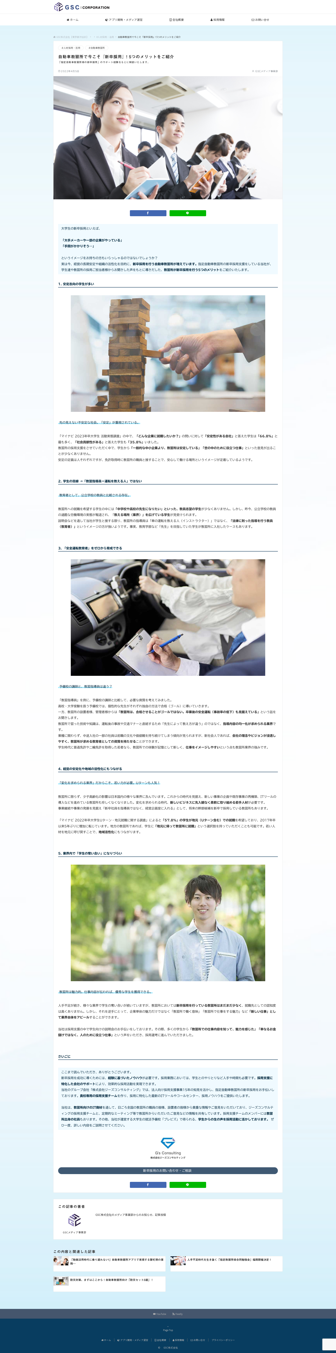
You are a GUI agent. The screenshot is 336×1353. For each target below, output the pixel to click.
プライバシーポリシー (223, 1340)
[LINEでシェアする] (188, 213)
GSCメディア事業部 (266, 71)
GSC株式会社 (169, 1347)
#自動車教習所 (96, 48)
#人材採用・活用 (70, 48)
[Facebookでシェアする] (148, 213)
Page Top (168, 1330)
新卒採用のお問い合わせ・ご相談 (168, 1170)
